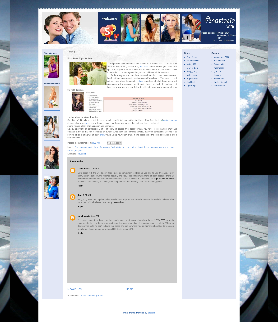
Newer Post (74, 289)
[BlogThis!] (111, 143)
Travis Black (84, 168)
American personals (84, 147)
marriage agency (158, 147)
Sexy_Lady (192, 71)
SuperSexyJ (192, 78)
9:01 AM (87, 195)
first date (144, 66)
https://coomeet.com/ (164, 178)
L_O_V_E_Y (192, 68)
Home (130, 289)
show (102, 135)
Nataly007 (191, 64)
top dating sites (116, 202)
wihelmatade (84, 216)
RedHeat (191, 82)
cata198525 (219, 85)
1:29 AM (95, 216)
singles (78, 150)
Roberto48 (218, 64)
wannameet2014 (221, 57)
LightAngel (191, 85)
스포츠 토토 (159, 220)
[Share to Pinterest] (120, 143)
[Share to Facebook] (117, 143)
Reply (80, 186)
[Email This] (108, 143)
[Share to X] (114, 143)
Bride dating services (120, 147)
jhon (80, 195)
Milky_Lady (192, 75)
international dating (140, 147)
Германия (81, 154)
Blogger (151, 313)
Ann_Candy (192, 57)
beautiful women (102, 147)
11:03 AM (95, 168)
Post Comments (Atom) (91, 295)
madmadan (219, 68)
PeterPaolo (219, 78)
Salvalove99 (219, 60)
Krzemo (217, 75)
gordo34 (217, 71)
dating (140, 81)
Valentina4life (193, 60)
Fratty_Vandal (220, 82)
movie (87, 123)
